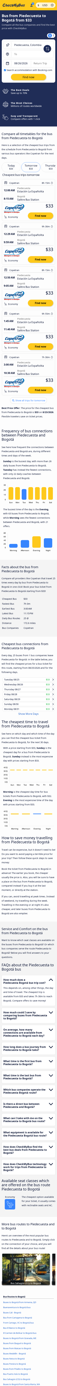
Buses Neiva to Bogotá (14, 1361)
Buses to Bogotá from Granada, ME (19, 1341)
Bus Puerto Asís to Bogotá (15, 1377)
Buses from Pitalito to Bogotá (17, 1371)
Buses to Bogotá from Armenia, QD (19, 1305)
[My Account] (31, 5)
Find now (40, 216)
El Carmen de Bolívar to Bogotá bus (19, 1336)
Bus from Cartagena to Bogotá (17, 1320)
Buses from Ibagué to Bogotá (17, 1346)
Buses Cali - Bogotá (12, 1315)
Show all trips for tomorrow (30, 400)
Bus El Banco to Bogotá (14, 1330)
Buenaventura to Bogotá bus (17, 1310)
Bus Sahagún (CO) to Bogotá (16, 1382)
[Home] (14, 5)
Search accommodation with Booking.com (29, 70)
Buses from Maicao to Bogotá (17, 1351)
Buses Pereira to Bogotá (14, 1366)
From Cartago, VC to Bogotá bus (18, 1325)
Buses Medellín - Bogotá (14, 1356)
